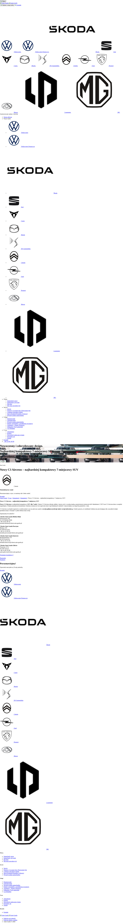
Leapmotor (56, 351)
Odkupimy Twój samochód (15, 427)
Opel (22, 276)
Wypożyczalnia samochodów (15, 415)
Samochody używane (13, 402)
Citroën (23, 262)
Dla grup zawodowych (13, 406)
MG (54, 397)
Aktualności (10, 432)
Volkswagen (24, 132)
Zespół (9, 438)
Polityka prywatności (10, 918)
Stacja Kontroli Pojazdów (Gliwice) (17, 414)
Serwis (9, 409)
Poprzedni (3, 558)
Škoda (55, 193)
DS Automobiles (26, 249)
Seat (22, 207)
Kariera (9, 433)
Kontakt (6, 440)
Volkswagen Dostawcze (28, 146)
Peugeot (23, 290)
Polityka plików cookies (10, 920)
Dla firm (9, 404)
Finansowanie (11, 419)
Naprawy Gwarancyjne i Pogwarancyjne (18, 410)
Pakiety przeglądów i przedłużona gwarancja (20, 423)
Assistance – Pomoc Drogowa (15, 425)
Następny (2, 559)
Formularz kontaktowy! (6, 555)
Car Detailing (11, 428)
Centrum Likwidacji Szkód (15, 412)
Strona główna (8, 117)
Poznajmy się (11, 436)
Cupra (23, 221)
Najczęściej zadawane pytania (15, 435)
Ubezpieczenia (11, 420)
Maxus (23, 304)
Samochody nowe (12, 401)
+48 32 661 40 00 (9, 441)
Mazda (23, 235)
